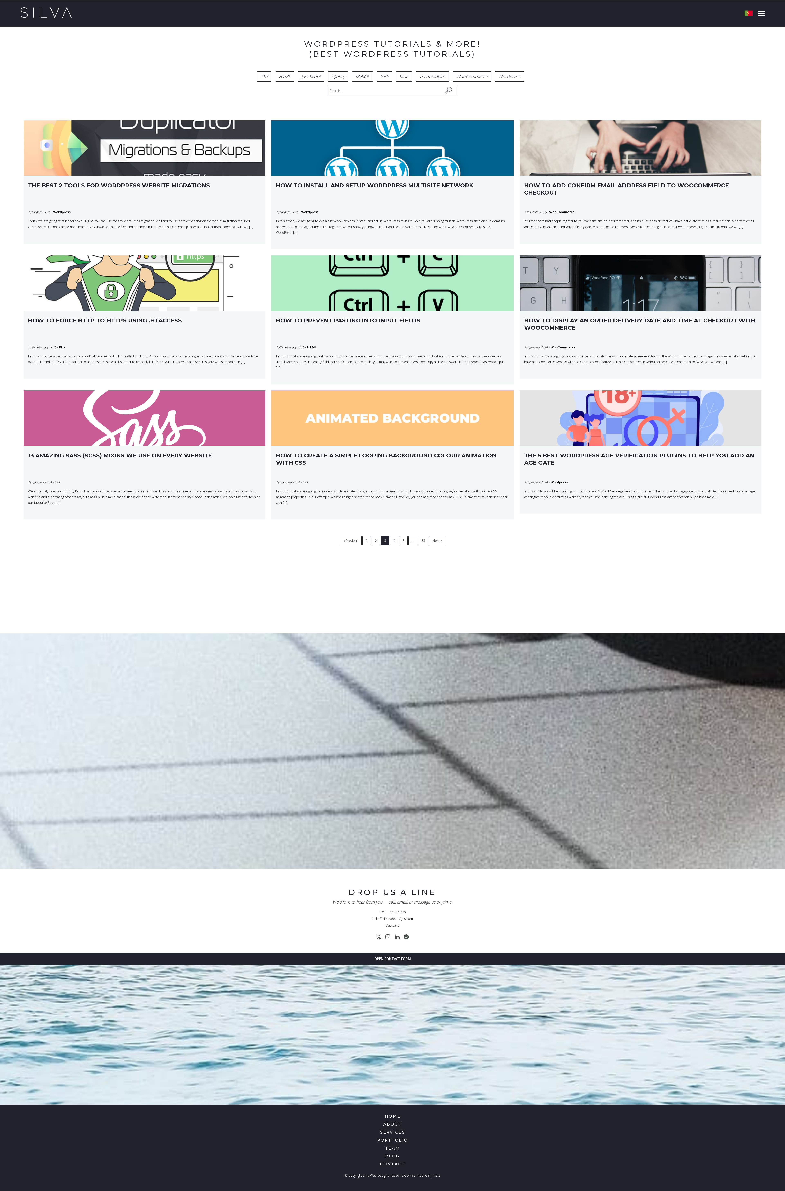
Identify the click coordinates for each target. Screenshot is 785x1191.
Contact (392, 1164)
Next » (437, 540)
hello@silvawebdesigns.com (392, 918)
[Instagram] (387, 936)
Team (392, 1148)
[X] (378, 936)
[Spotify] (406, 936)
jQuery (338, 76)
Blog (392, 1156)
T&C (437, 1176)
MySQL (362, 76)
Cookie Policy (416, 1176)
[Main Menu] (760, 14)
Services (392, 1132)
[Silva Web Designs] (46, 16)
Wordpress (509, 76)
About (392, 1124)
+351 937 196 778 (392, 912)
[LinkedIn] (397, 936)
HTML (285, 76)
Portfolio (392, 1140)
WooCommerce (472, 76)
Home (392, 1116)
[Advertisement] (378, 596)
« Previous (350, 540)
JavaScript (311, 76)
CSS (264, 76)
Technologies (432, 76)
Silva (403, 76)
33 (423, 540)
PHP (384, 76)
